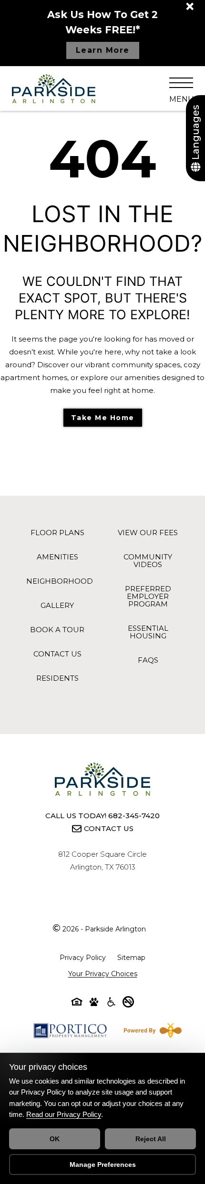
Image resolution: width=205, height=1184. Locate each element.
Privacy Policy (83, 957)
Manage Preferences (103, 1164)
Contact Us (57, 653)
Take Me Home (102, 417)
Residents (57, 678)
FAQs (148, 660)
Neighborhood (59, 581)
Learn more (103, 50)
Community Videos (147, 560)
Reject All (150, 1139)
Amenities (57, 556)
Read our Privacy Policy (63, 1114)
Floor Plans (57, 532)
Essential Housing (148, 632)
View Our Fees (148, 532)
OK (55, 1139)
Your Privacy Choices (102, 973)
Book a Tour (57, 629)
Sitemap (131, 957)
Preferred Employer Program (148, 596)
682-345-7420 (134, 815)
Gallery (57, 605)
